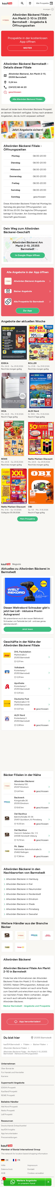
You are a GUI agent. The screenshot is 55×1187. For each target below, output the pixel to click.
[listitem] (14, 347)
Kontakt (31, 1169)
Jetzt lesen (27, 629)
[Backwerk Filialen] (34, 935)
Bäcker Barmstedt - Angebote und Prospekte (26, 1006)
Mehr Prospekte (27, 519)
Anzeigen (46, 9)
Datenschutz (7, 1169)
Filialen (26, 1045)
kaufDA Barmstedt (12, 1045)
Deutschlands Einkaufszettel (13, 1126)
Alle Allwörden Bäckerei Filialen (27, 99)
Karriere (4, 1076)
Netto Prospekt (8, 1110)
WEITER (27, 48)
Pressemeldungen (9, 1137)
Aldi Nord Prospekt (9, 1106)
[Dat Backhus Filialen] (7, 935)
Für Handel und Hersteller (12, 1072)
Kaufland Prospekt (9, 1091)
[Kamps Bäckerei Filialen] (21, 947)
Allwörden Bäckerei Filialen (15, 1048)
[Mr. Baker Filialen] (7, 947)
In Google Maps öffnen (27, 255)
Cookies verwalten (36, 1173)
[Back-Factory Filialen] (48, 935)
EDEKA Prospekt (8, 1087)
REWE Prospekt (8, 1095)
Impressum (33, 1165)
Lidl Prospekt (6, 1114)
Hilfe (3, 1165)
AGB (3, 1173)
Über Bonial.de (7, 1068)
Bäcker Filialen (39, 1045)
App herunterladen (9, 1133)
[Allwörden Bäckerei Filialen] (21, 935)
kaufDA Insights (8, 1129)
